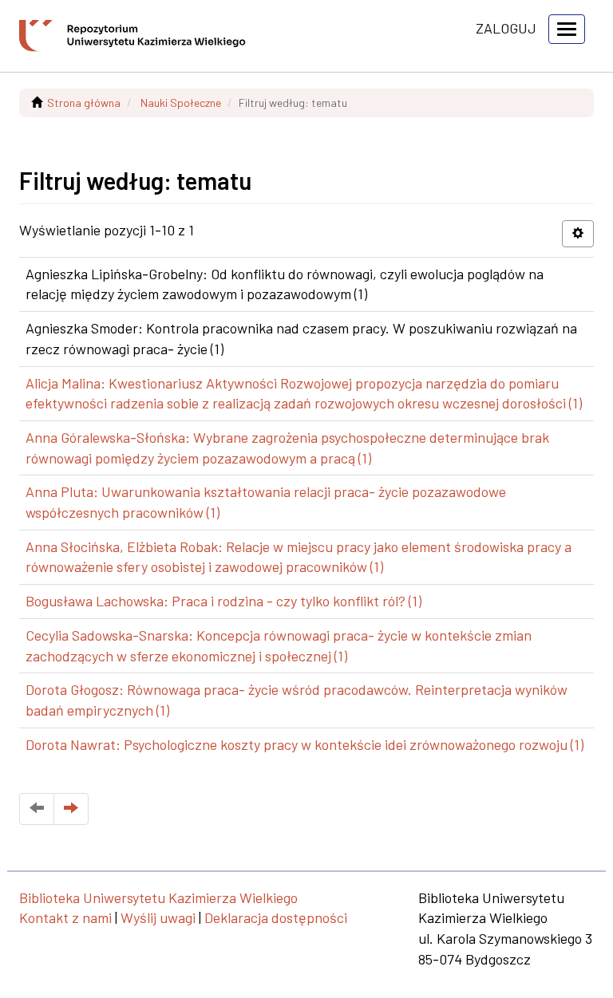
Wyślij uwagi (158, 917)
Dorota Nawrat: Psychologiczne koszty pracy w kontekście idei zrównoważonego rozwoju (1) (304, 744)
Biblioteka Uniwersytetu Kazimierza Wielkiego (158, 897)
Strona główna (84, 102)
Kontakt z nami (65, 917)
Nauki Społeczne (180, 102)
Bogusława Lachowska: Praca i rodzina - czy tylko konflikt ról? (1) (223, 600)
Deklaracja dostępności (275, 917)
